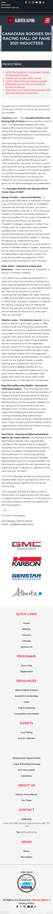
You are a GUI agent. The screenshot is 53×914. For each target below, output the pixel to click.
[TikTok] (43, 2)
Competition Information (26, 714)
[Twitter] (29, 2)
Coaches (26, 635)
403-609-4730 (29, 832)
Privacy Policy (26, 903)
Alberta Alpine (40, 900)
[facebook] (26, 2)
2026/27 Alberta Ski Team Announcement (26, 81)
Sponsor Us (26, 647)
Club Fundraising (26, 708)
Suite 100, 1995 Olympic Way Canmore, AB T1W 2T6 (26, 824)
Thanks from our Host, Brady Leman (23, 78)
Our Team (26, 800)
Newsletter (26, 857)
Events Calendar (26, 738)
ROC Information (26, 770)
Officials (26, 641)
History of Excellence (26, 794)
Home (26, 623)
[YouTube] (36, 2)
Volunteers (26, 776)
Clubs (26, 702)
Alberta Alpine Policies (26, 690)
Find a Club (26, 665)
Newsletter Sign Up (10, 7)
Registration (26, 671)
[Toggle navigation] (47, 20)
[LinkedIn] (40, 2)
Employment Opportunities (26, 758)
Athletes (26, 629)
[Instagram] (33, 2)
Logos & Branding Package (26, 764)
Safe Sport (5, 5)
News (3, 2)
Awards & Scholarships (26, 696)
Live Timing (26, 732)
